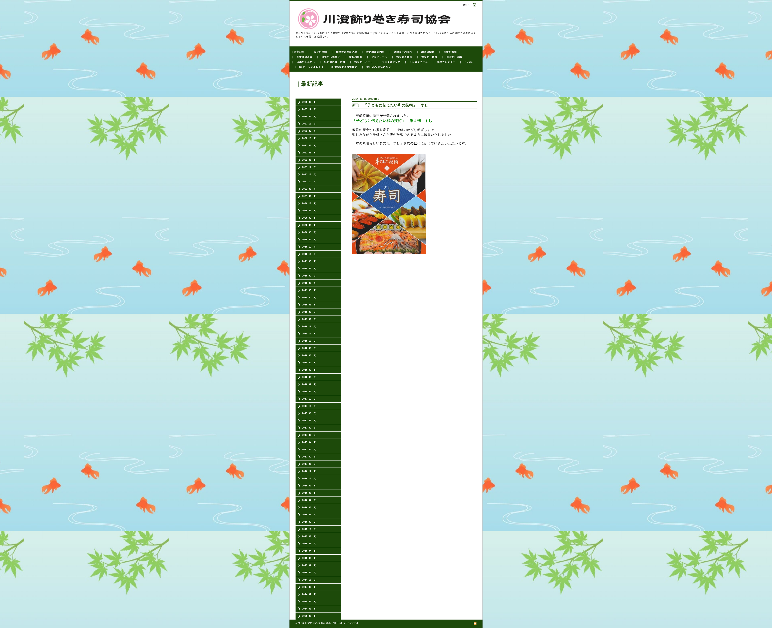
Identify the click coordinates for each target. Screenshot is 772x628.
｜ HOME (466, 62)
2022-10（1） (310, 138)
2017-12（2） (310, 399)
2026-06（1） (310, 102)
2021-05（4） (310, 189)
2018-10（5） (310, 341)
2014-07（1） (310, 594)
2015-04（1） (310, 551)
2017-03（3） (310, 449)
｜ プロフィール (376, 57)
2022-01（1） (310, 160)
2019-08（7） (310, 268)
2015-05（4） (310, 543)
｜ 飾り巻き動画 (401, 57)
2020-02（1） (310, 239)
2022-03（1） (310, 152)
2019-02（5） (310, 312)
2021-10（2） (310, 181)
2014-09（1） (310, 587)
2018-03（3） (310, 377)
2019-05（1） (310, 290)
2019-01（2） (310, 319)
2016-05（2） (310, 514)
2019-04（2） (310, 297)
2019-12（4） (310, 247)
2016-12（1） (310, 471)
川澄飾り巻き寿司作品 (344, 67)
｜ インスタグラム (416, 62)
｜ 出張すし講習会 (328, 57)
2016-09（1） (310, 485)
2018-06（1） (310, 370)
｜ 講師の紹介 (425, 51)
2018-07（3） (310, 362)
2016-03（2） (310, 522)
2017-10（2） (310, 406)
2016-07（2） (310, 500)
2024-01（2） (310, 116)
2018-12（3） (310, 326)
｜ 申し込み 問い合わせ (376, 67)
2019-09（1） (310, 261)
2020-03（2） (310, 232)
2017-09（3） (310, 413)
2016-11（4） (310, 478)
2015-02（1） (310, 565)
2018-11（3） (310, 333)
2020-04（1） (310, 225)
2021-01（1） (310, 196)
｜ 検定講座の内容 (373, 51)
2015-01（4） (310, 572)
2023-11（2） (310, 123)
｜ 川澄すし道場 (451, 57)
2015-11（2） (310, 529)
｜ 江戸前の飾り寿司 (332, 62)
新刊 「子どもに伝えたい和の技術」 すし (390, 105)
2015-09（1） (310, 536)
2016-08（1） (310, 493)
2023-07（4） (310, 131)
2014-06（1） (310, 601)
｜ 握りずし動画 (426, 57)
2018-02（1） (310, 384)
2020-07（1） (310, 218)
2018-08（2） (310, 355)
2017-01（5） (310, 464)
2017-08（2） (310, 420)
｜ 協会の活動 (318, 51)
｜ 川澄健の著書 (302, 57)
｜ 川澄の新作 (447, 51)
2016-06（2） (310, 507)
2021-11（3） (310, 174)
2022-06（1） (310, 145)
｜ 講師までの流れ (400, 51)
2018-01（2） (310, 391)
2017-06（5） (310, 435)
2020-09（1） (310, 210)
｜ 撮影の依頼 (353, 57)
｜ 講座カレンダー (443, 62)
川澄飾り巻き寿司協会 (318, 623)
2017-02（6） (310, 456)
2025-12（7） (310, 109)
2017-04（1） (310, 442)
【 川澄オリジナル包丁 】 (309, 67)
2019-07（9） (310, 275)
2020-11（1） (310, 203)
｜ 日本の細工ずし (303, 62)
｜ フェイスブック (388, 62)
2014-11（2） (310, 580)
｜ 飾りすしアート (361, 62)
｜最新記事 (298, 51)
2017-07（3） (310, 428)
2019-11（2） (310, 254)
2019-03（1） (310, 304)
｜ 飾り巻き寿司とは (344, 51)
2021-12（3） (310, 167)
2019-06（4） (310, 283)
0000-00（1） (310, 616)
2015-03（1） (310, 558)
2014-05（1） (310, 608)
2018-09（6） (310, 348)
